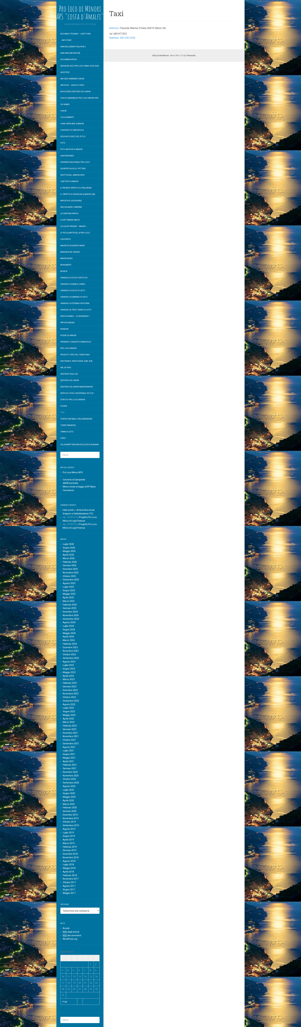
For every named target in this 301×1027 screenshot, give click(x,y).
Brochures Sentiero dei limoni (75, 91)
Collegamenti (67, 117)
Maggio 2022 (69, 715)
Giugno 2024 (69, 629)
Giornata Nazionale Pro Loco (75, 162)
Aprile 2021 (68, 761)
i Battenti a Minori (69, 181)
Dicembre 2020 (70, 772)
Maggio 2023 (69, 672)
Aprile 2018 (68, 871)
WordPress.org (70, 939)
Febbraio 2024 (70, 644)
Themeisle (190, 55)
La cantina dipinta (69, 213)
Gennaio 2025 (69, 608)
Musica (63, 271)
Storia (63, 406)
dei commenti (72, 935)
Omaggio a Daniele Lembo (72, 284)
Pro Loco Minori (68, 348)
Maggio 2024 (69, 633)
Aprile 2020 (68, 800)
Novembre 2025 (71, 572)
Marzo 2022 (69, 722)
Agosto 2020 (69, 786)
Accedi (66, 928)
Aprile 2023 (68, 676)
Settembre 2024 (71, 619)
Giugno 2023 (69, 668)
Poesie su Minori (68, 335)
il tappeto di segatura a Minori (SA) (77, 194)
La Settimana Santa (70, 220)
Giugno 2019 (69, 836)
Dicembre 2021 (70, 733)
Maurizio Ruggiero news (72, 246)
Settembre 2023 (71, 658)
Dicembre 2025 (70, 569)
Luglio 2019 (68, 832)
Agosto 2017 (69, 886)
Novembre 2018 (71, 857)
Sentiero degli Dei (69, 374)
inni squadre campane (71, 207)
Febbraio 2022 (70, 725)
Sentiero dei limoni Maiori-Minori (76, 387)
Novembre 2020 (71, 775)
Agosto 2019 (69, 829)
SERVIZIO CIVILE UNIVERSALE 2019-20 (77, 393)
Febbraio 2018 (70, 875)
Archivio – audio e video (72, 85)
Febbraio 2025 (70, 604)
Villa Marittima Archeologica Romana (79, 444)
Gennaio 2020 (69, 811)
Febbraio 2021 (70, 765)
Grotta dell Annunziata (72, 175)
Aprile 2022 (68, 718)
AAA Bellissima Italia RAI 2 (73, 47)
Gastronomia (67, 156)
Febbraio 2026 (70, 562)
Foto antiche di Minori (71, 149)
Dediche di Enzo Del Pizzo (72, 136)
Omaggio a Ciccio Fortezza (73, 278)
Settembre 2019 (71, 825)
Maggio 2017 (69, 893)
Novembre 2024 (71, 615)
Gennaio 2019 (69, 850)
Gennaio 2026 (69, 565)
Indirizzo (114, 28)
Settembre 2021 (71, 743)
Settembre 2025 (71, 579)
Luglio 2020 (68, 790)
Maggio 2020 (69, 797)
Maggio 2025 (69, 594)
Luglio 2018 (68, 864)
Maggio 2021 (69, 758)
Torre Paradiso (68, 425)
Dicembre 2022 (70, 690)
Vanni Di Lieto (67, 432)
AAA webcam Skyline (70, 53)
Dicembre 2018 (70, 854)
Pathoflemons (67, 323)
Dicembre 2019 (70, 814)
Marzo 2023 (69, 679)
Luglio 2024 (68, 626)
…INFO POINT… (66, 40)
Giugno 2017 (69, 889)
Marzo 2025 (69, 601)
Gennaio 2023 (69, 686)
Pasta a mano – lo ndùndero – (75, 316)
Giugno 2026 (69, 547)
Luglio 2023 (68, 665)
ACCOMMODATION (68, 59)
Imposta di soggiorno (71, 201)
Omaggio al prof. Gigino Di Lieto (75, 310)
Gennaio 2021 (69, 768)
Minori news (66, 258)
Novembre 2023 (71, 651)
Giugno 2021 (69, 754)
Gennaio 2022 (69, 729)
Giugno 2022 (69, 711)
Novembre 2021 (71, 736)
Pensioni (64, 329)
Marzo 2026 (69, 558)
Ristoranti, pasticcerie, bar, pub (76, 361)
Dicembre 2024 (70, 611)
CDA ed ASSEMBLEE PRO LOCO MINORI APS (79, 98)
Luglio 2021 (68, 750)
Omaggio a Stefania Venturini (74, 303)
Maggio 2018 (69, 868)
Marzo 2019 (69, 843)
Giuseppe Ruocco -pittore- (73, 168)
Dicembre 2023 (70, 647)
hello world (68, 510)
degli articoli (71, 932)
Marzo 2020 (69, 804)
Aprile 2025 (68, 597)
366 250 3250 (127, 37)
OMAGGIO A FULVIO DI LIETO (72, 290)
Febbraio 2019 (70, 847)
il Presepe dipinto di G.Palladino (76, 188)
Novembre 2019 (71, 818)
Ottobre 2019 (69, 822)
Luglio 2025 (68, 587)
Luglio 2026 (68, 544)
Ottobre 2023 (69, 654)
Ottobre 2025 (69, 576)
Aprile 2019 (68, 839)
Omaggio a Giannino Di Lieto (73, 297)
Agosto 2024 (69, 622)
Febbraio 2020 (70, 807)
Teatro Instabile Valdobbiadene (76, 419)
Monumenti (65, 265)
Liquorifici (65, 239)
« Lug (64, 1001)
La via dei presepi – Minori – (73, 226)
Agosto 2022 (69, 704)
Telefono (114, 37)
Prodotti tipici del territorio (75, 355)
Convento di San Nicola (72, 130)
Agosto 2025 (69, 583)
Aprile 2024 (68, 636)
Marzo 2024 (69, 640)
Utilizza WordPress (160, 55)
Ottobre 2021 (69, 740)
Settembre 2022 (71, 701)
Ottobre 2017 (69, 882)
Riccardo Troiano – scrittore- (75, 34)
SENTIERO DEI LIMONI (69, 380)
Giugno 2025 (69, 590)
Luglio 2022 (68, 708)
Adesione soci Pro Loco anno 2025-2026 (79, 66)
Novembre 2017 (71, 879)
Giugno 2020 (69, 793)
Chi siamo (65, 104)
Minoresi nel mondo (70, 252)
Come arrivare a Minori (72, 124)
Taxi (62, 412)
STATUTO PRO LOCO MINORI (72, 400)
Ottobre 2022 (69, 697)
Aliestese (65, 72)
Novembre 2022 (71, 693)
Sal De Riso (65, 367)
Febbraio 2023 (70, 683)
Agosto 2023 (69, 661)
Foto (62, 143)
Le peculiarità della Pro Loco (75, 233)
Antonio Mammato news (72, 79)
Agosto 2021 (69, 747)
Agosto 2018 (69, 861)
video (63, 438)
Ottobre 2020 (69, 779)
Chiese (63, 111)
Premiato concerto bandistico (75, 342)
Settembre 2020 (71, 782)
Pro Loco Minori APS (73, 472)
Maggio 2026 (69, 551)
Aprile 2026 (68, 554)
